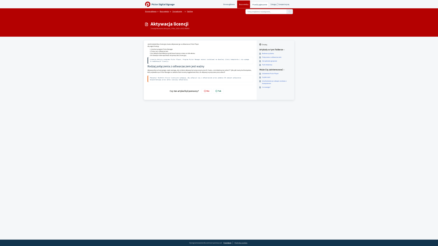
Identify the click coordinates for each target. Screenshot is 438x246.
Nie (207, 91)
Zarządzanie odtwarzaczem (183, 11)
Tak (219, 91)
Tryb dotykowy (267, 65)
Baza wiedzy (243, 4)
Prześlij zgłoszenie (259, 4)
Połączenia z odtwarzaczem (271, 57)
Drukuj (264, 44)
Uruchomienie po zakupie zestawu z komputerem (274, 82)
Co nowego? (266, 87)
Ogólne (190, 11)
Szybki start (266, 77)
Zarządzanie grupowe (269, 61)
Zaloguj (273, 4)
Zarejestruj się (283, 4)
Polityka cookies (241, 243)
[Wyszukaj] (289, 11)
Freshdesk (227, 243)
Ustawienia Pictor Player (270, 73)
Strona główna (229, 4)
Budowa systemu (268, 53)
